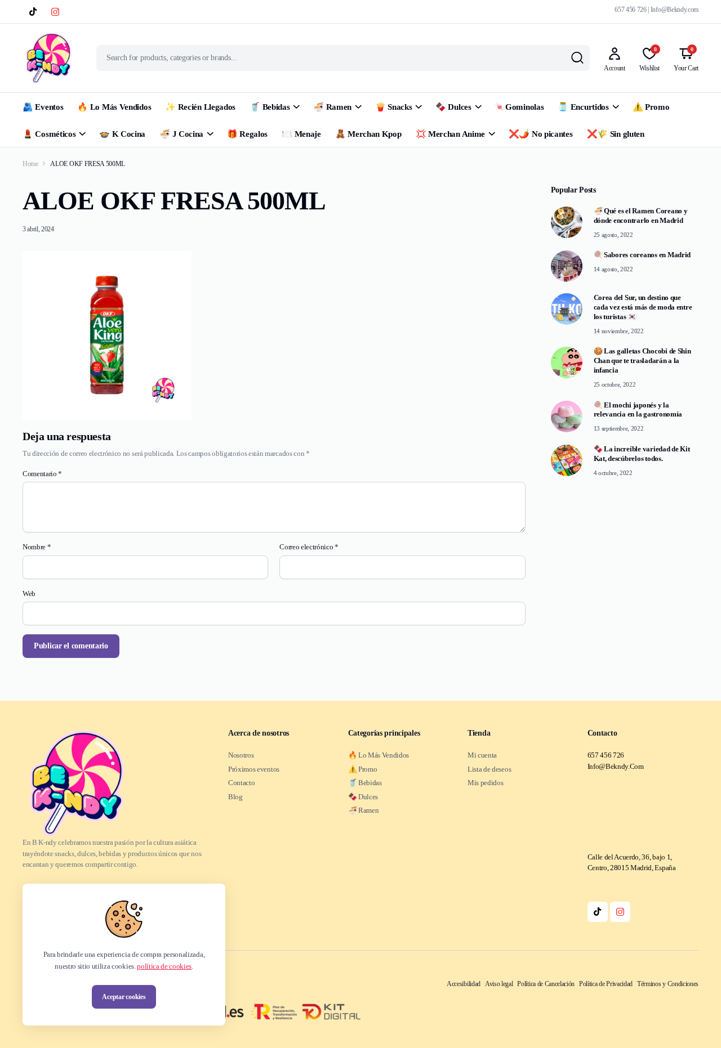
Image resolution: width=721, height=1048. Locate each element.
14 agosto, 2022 (613, 269)
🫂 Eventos (43, 106)
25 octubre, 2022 (615, 384)
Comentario (42, 473)
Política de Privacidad (606, 984)
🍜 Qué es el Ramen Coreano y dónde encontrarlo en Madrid (641, 216)
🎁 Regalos (247, 133)
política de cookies (164, 966)
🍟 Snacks (393, 106)
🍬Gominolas (519, 106)
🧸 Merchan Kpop (368, 133)
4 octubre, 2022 (613, 472)
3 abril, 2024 (38, 229)
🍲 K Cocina (122, 133)
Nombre (37, 547)
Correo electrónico (309, 547)
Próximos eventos (253, 769)
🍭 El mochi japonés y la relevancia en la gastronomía (638, 410)
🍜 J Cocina (181, 133)
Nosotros (240, 755)
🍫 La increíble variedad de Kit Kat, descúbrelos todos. (642, 454)
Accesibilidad (463, 984)
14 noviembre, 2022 (619, 331)
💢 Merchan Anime (451, 133)
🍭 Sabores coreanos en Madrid (642, 254)
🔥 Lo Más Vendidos (114, 106)
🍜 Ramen (332, 106)
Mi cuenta (482, 755)
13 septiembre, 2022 (619, 428)
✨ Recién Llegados (200, 106)
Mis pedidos (485, 782)
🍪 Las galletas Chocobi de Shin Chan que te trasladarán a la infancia (642, 360)
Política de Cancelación (546, 984)
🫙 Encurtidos (583, 106)
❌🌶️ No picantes (541, 133)
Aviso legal (499, 984)
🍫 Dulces (453, 106)
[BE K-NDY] (48, 58)
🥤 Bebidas (270, 106)
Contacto (241, 782)
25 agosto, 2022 (613, 234)
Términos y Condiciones (667, 984)
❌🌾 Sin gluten (615, 133)
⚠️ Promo (651, 106)
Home (30, 164)
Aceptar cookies (123, 997)
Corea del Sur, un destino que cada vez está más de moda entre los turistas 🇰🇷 (643, 307)
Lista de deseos (489, 769)
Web (29, 593)
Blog (235, 796)
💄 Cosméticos (49, 133)
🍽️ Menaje (301, 133)
